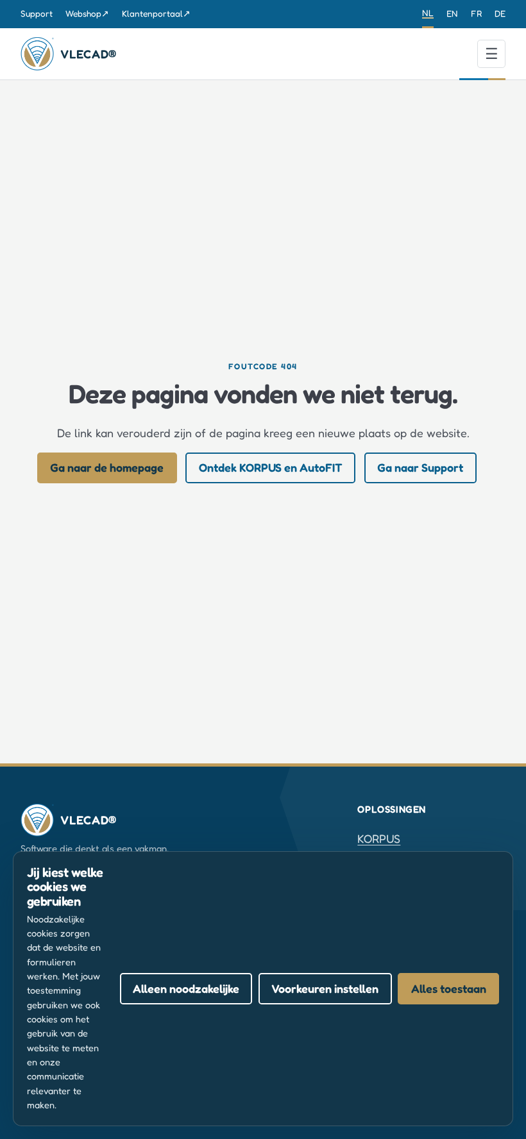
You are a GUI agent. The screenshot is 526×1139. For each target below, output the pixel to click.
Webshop (87, 13)
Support (37, 13)
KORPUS (378, 838)
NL (428, 13)
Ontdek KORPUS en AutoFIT (271, 467)
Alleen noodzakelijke (186, 988)
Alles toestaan (448, 988)
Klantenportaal (156, 13)
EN (452, 13)
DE (500, 13)
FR (476, 13)
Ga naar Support (420, 467)
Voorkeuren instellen (324, 988)
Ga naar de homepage (107, 467)
